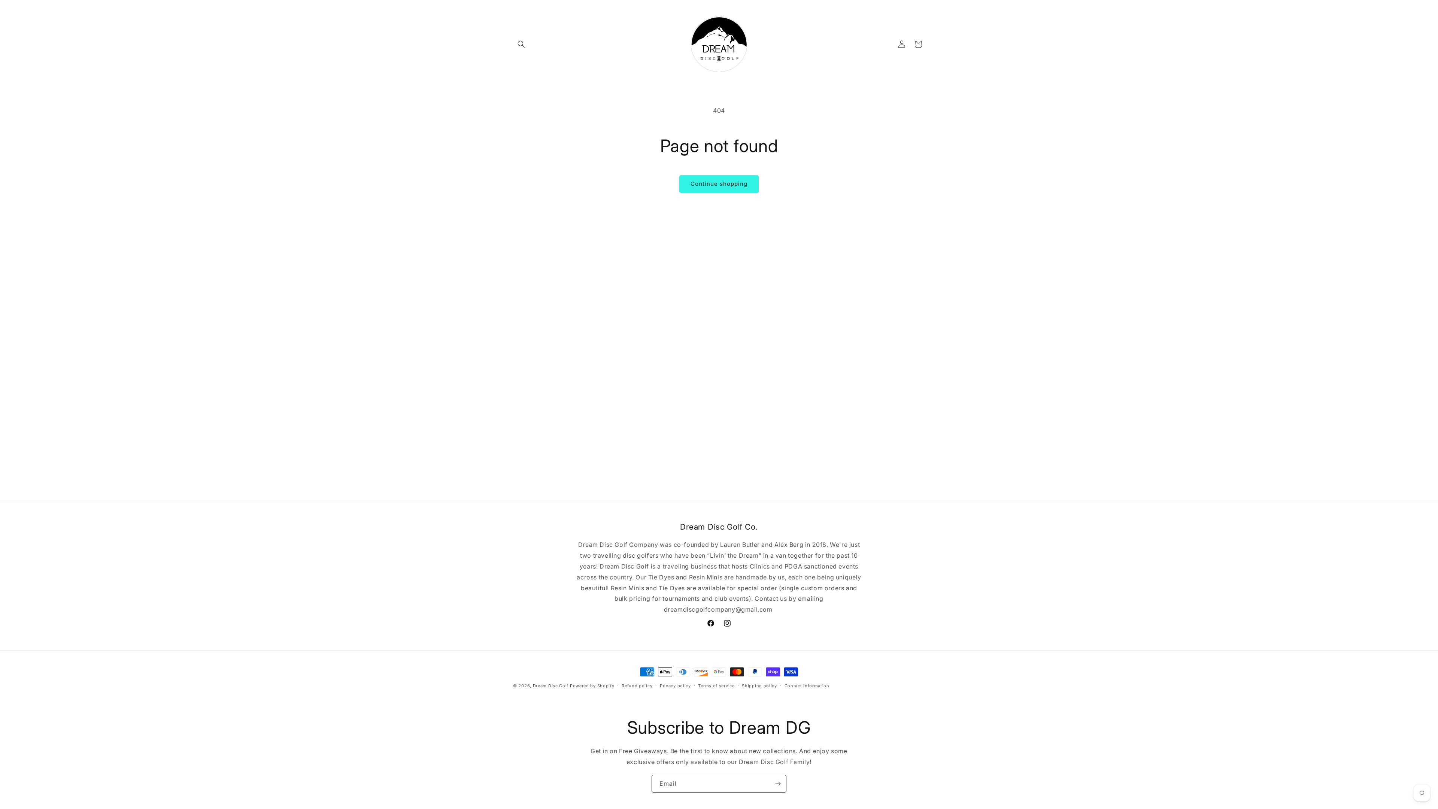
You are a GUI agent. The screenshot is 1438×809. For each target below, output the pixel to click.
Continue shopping (719, 183)
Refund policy (637, 685)
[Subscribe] (778, 784)
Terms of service (716, 685)
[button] (521, 44)
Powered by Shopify (592, 685)
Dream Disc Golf (551, 685)
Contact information (807, 685)
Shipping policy (759, 685)
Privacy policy (675, 685)
